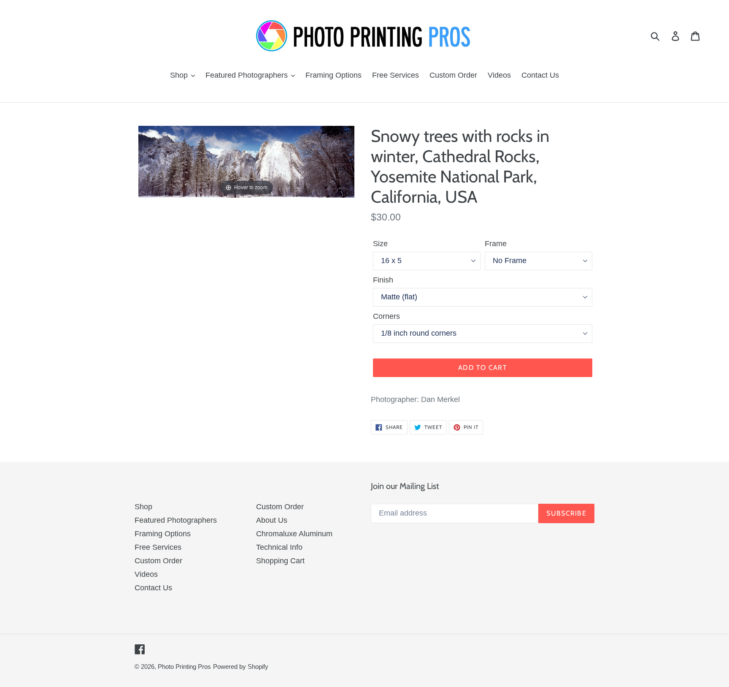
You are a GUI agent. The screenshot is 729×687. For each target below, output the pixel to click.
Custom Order (158, 561)
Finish (383, 280)
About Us (271, 520)
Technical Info (279, 547)
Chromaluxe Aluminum (294, 534)
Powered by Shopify (240, 666)
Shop (143, 506)
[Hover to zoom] (246, 161)
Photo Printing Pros (184, 666)
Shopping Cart (280, 561)
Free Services (158, 547)
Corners (386, 316)
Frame (496, 243)
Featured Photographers (176, 520)
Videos (146, 574)
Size (380, 243)
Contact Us (153, 588)
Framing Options (163, 534)
